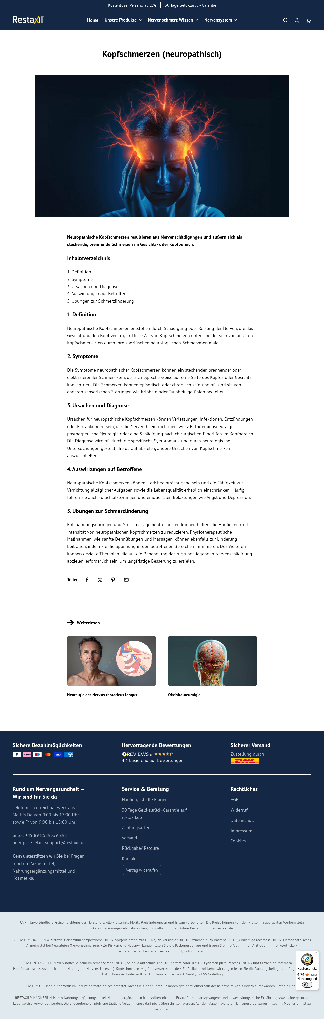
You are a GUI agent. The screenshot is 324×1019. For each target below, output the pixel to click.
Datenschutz (243, 820)
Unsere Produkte (121, 20)
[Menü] (316, 954)
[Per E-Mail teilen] (126, 580)
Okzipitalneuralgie (184, 694)
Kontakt (129, 858)
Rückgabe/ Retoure (140, 848)
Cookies (238, 840)
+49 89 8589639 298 (46, 835)
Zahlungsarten (136, 827)
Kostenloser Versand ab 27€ (132, 5)
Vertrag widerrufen (142, 870)
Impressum (241, 830)
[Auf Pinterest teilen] (113, 580)
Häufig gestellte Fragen (145, 799)
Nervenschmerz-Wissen (170, 20)
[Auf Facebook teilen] (87, 580)
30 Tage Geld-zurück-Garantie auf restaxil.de (154, 813)
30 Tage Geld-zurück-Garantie (190, 5)
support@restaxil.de (65, 842)
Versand (129, 837)
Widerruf (239, 810)
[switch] (307, 985)
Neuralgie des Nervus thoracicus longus (102, 694)
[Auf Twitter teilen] (100, 580)
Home (92, 20)
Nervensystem (218, 20)
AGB (235, 799)
